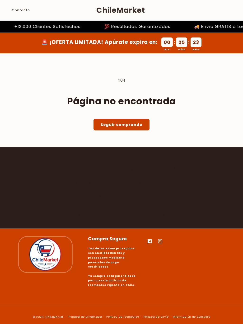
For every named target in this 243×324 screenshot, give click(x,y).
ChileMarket (54, 317)
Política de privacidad (85, 317)
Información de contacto (191, 317)
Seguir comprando (121, 124)
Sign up (121, 210)
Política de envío (156, 317)
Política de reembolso (122, 317)
